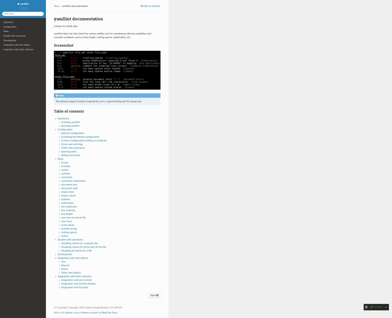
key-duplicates (69, 206)
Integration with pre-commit (76, 280)
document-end (69, 184)
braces (64, 162)
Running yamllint (70, 126)
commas (65, 173)
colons (64, 170)
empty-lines (67, 192)
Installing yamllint (70, 122)
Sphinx (68, 312)
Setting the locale (70, 155)
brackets (65, 166)
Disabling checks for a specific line (79, 243)
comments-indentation (73, 181)
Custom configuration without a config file (84, 140)
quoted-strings (69, 228)
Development (10, 40)
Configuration (10, 27)
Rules (6, 31)
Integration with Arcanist (74, 287)
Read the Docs (109, 312)
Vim (63, 261)
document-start (69, 188)
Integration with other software (18, 49)
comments (66, 177)
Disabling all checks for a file (76, 250)
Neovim (65, 265)
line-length (67, 214)
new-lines (66, 221)
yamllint (24, 4)
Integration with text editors (17, 45)
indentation (67, 203)
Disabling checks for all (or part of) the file (83, 247)
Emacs (64, 269)
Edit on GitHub (151, 6)
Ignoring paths (69, 151)
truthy (64, 236)
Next (153, 295)
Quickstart (8, 22)
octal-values (67, 225)
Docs (56, 6)
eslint (102, 101)
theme (84, 312)
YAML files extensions (73, 148)
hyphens (65, 199)
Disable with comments (15, 36)
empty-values (68, 195)
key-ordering (68, 210)
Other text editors (71, 273)
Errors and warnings (72, 144)
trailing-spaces (69, 232)
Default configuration (72, 133)
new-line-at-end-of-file (73, 217)
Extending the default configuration (80, 137)
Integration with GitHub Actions (78, 284)
